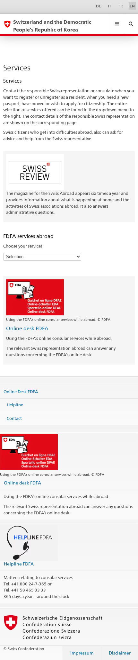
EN (132, 6)
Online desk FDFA (27, 328)
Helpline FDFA (19, 563)
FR (120, 6)
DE (98, 6)
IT (109, 6)
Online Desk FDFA (21, 391)
